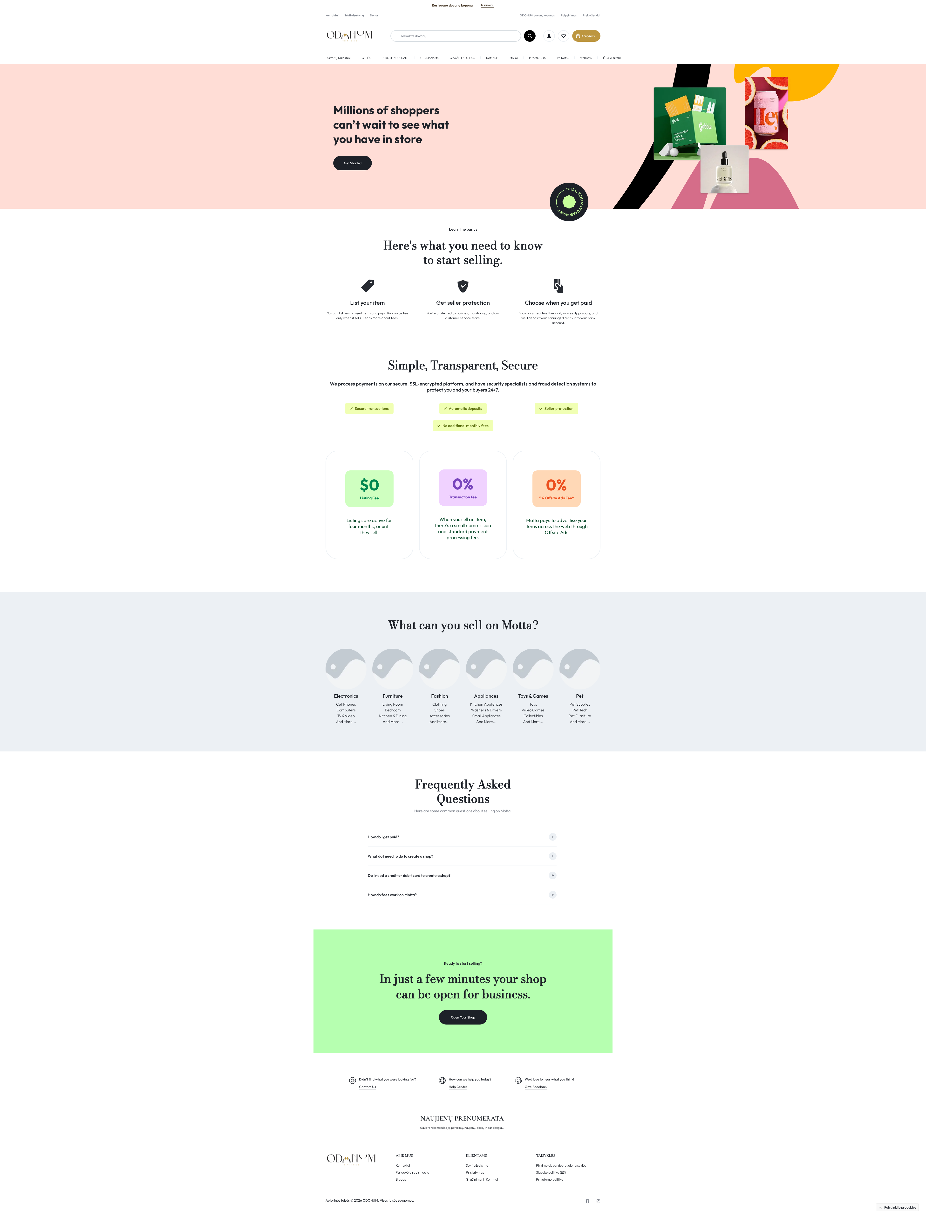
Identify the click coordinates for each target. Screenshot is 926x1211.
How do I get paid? (383, 836)
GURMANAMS (429, 58)
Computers (346, 710)
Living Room (392, 704)
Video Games (533, 710)
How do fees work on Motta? (392, 894)
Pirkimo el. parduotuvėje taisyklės (561, 1165)
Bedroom (393, 710)
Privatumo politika (549, 1179)
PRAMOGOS (537, 58)
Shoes (439, 710)
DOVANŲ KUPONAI (338, 58)
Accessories (439, 715)
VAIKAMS (563, 58)
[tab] (462, 836)
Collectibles (533, 715)
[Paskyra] (549, 36)
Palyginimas (569, 15)
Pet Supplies (580, 704)
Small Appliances (486, 715)
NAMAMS (492, 58)
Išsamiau (487, 5)
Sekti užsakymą (354, 15)
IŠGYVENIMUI (612, 58)
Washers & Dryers (486, 710)
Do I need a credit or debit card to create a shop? (409, 875)
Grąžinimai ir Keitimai (482, 1179)
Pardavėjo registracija (412, 1172)
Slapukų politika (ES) (551, 1172)
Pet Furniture (580, 715)
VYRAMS (586, 58)
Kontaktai (332, 15)
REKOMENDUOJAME (395, 58)
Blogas (374, 15)
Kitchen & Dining (393, 715)
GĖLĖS (366, 58)
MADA (514, 58)
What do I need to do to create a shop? (400, 856)
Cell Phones (346, 704)
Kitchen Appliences (486, 704)
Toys (533, 704)
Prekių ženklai (591, 15)
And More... (346, 721)
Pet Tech (579, 710)
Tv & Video (346, 715)
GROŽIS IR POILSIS (462, 58)
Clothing (439, 704)
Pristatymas (475, 1172)
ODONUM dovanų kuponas (537, 15)
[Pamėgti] (563, 36)
